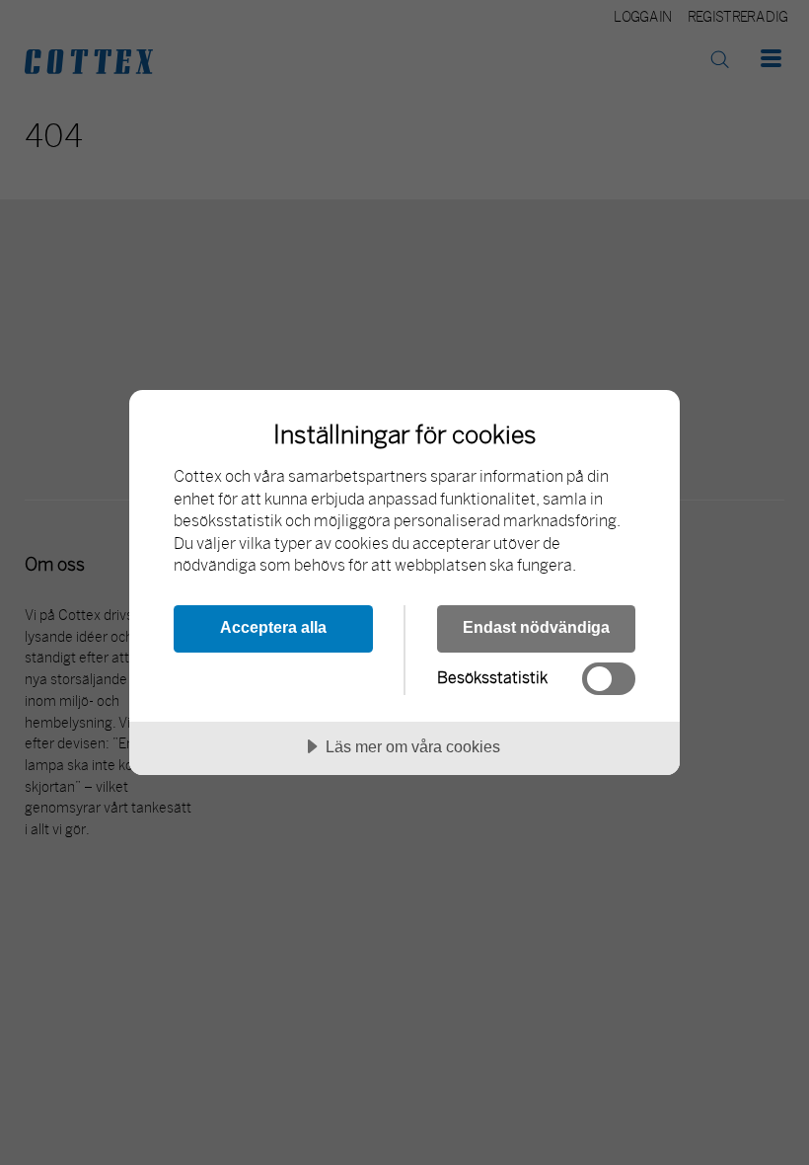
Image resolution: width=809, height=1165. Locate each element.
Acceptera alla (273, 627)
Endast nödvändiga (536, 627)
